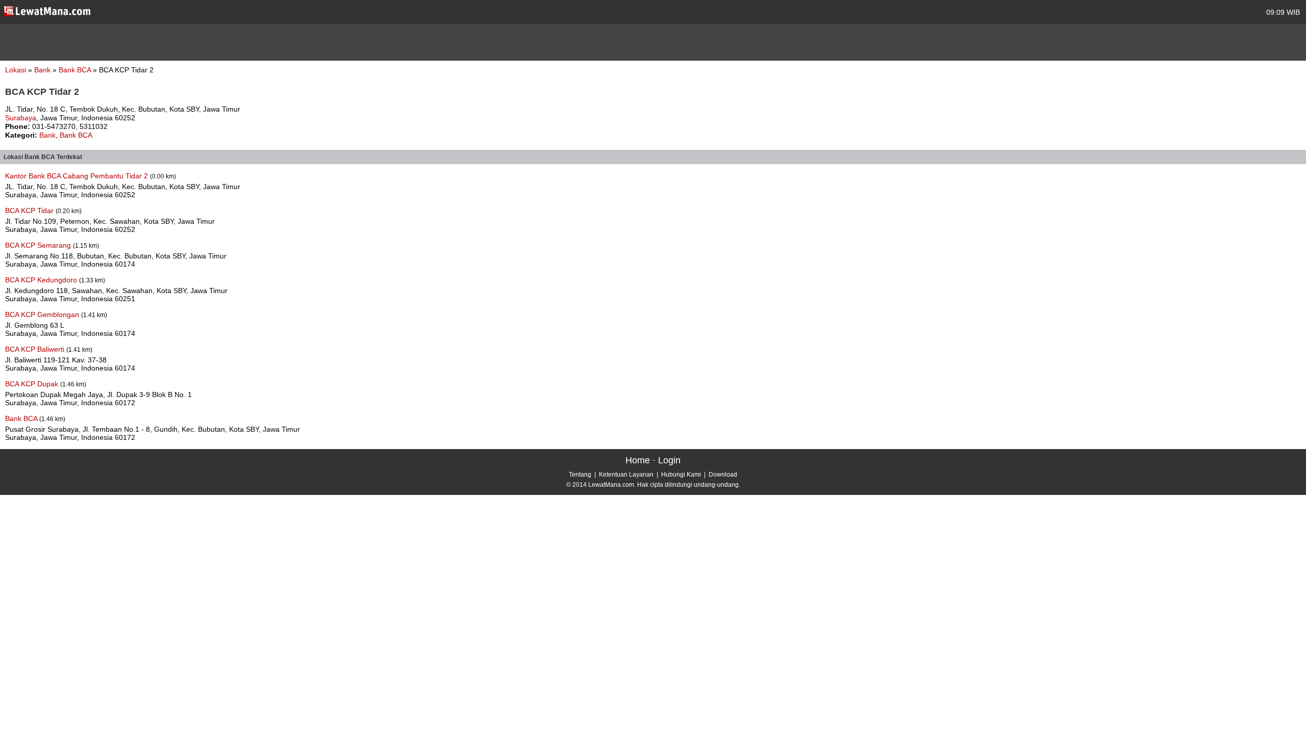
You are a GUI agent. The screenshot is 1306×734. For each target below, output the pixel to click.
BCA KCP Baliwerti (35, 349)
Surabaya (20, 118)
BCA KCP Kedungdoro (42, 280)
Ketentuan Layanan (626, 474)
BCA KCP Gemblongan (43, 314)
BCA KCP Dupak (32, 384)
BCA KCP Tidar (30, 210)
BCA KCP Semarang (39, 245)
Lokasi (15, 70)
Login (669, 460)
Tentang (580, 474)
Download (723, 474)
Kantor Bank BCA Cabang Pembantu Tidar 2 (77, 176)
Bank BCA (76, 70)
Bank (43, 70)
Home (637, 460)
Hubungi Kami (681, 474)
